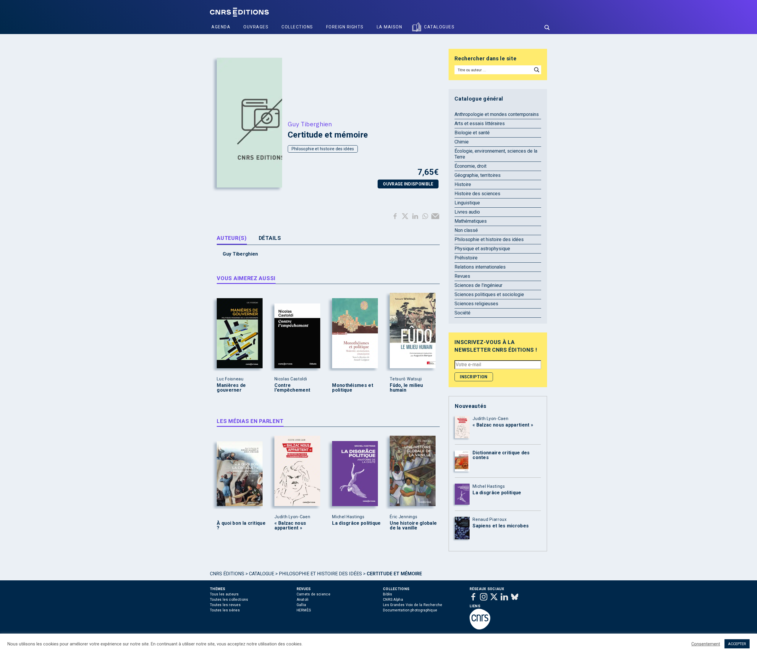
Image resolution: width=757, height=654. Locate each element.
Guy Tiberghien (310, 124)
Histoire (462, 184)
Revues (462, 276)
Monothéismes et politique (352, 388)
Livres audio (467, 212)
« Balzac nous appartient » (290, 525)
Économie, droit (470, 166)
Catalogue (261, 574)
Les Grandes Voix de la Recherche (412, 605)
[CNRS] (480, 628)
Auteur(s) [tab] (232, 238)
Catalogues (439, 27)
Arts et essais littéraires (479, 123)
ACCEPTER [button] (737, 644)
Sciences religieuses (476, 303)
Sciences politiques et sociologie (489, 294)
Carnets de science (313, 594)
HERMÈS (304, 610)
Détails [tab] (270, 238)
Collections (297, 27)
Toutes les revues (225, 605)
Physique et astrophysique (482, 248)
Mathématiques (470, 221)
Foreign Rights (345, 27)
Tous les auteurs (224, 594)
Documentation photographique (410, 610)
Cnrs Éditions (227, 574)
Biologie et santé (472, 132)
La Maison (389, 27)
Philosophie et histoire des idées (323, 148)
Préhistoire (466, 258)
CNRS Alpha (393, 600)
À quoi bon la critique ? (241, 525)
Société (462, 313)
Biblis (387, 594)
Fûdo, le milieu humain (406, 388)
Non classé (466, 230)
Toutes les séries (225, 610)
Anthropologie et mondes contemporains (496, 114)
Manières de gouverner (231, 388)
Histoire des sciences (477, 193)
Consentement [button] (705, 644)
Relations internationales (480, 267)
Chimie (461, 142)
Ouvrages (255, 27)
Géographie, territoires (477, 175)
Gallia (301, 605)
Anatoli (303, 600)
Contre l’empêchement (292, 388)
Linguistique (467, 203)
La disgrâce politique (356, 523)
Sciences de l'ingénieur (478, 285)
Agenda (220, 27)
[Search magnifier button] (547, 27)
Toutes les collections (229, 600)
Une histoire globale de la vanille (413, 525)
